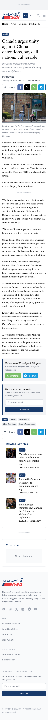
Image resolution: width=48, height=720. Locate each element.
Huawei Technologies (27, 424)
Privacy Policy (8, 659)
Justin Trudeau (24, 420)
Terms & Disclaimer (11, 654)
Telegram (32, 375)
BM (31, 15)
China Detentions (9, 424)
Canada (13, 420)
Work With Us (8, 639)
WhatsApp (15, 375)
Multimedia (34, 23)
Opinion (23, 23)
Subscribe (24, 409)
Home (5, 23)
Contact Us (7, 634)
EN (25, 15)
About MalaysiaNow (11, 623)
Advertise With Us (10, 629)
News (13, 23)
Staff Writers (8, 76)
